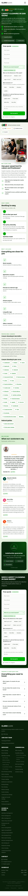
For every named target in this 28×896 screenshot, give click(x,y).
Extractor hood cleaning (21, 755)
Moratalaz (19, 384)
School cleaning (4, 848)
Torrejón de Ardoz (8, 409)
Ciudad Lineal (7, 388)
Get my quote (14, 113)
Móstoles (6, 406)
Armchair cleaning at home (7, 840)
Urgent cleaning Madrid (6, 830)
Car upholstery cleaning (7, 767)
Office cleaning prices (6, 818)
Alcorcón (22, 402)
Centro (23, 362)
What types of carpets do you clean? (11, 682)
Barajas (5, 398)
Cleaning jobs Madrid (5, 740)
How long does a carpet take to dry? (12, 695)
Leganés (13, 402)
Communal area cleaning (6, 794)
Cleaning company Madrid (7, 832)
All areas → (21, 416)
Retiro (15, 366)
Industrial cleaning (19, 772)
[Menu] (25, 2)
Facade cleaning (4, 792)
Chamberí (14, 373)
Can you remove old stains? (10, 701)
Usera (12, 380)
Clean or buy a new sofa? (6, 820)
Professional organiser (6, 804)
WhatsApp (5, 859)
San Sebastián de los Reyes (10, 416)
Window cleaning (5, 789)
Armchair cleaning (6, 762)
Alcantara (19, 87)
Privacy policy (13, 888)
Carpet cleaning (5, 764)
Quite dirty (6, 102)
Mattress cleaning (5, 760)
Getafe (5, 402)
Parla (18, 409)
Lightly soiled (7, 98)
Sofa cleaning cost (5, 843)
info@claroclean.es (7, 861)
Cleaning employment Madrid (7, 743)
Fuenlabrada (15, 406)
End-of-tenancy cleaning (6, 771)
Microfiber (11, 87)
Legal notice (20, 888)
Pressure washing (5, 779)
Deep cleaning (4, 753)
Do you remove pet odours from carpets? (12, 707)
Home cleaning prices (6, 815)
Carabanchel (7, 362)
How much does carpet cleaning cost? (12, 713)
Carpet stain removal (8, 423)
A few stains (15, 98)
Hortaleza (17, 388)
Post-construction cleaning (7, 776)
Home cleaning (4, 750)
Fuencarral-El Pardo (8, 377)
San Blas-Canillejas (17, 395)
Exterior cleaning (5, 774)
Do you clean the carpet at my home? (11, 688)
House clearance (5, 801)
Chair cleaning (5, 769)
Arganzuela (6, 366)
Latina (5, 380)
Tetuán (5, 373)
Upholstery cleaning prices (7, 813)
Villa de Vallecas (16, 391)
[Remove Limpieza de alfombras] (15, 70)
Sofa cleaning (5, 758)
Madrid (15, 362)
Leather (6, 91)
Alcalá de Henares (16, 398)
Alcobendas (6, 413)
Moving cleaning (4, 784)
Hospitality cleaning (19, 753)
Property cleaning (19, 769)
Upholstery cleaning (5, 755)
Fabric (5, 87)
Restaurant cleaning (20, 761)
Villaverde (6, 391)
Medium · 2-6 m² (17, 76)
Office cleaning (18, 750)
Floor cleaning (4, 787)
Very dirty (13, 102)
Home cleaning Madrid (6, 827)
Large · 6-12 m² (7, 79)
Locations (7, 888)
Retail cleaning (18, 766)
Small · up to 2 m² (8, 76)
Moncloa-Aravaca (21, 377)
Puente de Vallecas (8, 384)
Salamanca (6, 369)
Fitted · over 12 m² (17, 79)
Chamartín (15, 369)
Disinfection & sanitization (6, 782)
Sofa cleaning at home (6, 835)
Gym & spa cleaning (19, 764)
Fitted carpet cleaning (9, 427)
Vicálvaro (6, 395)
